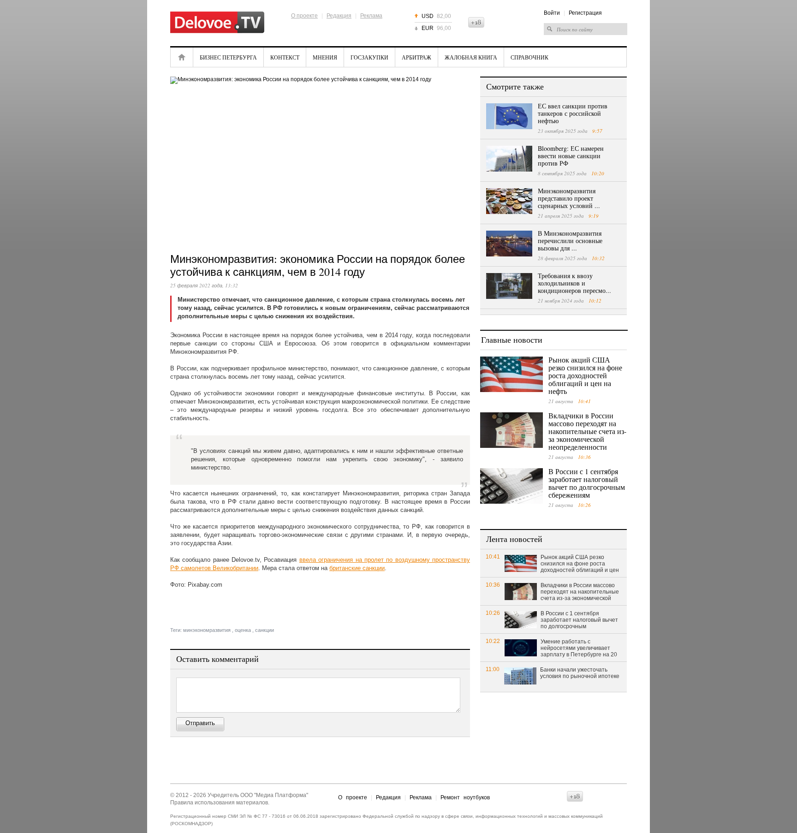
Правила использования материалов (219, 802)
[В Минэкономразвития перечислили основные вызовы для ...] (509, 243)
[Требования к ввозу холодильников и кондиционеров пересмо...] (509, 286)
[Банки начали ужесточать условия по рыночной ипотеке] (520, 675)
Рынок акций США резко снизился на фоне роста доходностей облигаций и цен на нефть (585, 375)
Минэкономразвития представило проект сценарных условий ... (569, 198)
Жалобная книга (471, 57)
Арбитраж (416, 57)
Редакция (339, 15)
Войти (552, 13)
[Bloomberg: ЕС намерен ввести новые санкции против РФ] (509, 159)
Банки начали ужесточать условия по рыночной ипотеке (579, 672)
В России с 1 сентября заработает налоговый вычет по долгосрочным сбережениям (586, 483)
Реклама (371, 15)
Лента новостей (514, 538)
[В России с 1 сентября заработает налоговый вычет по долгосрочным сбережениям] (511, 486)
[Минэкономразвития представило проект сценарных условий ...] (509, 201)
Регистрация (585, 13)
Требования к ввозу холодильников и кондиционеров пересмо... (574, 283)
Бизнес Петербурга (228, 57)
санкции (264, 630)
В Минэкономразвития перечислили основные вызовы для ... (570, 240)
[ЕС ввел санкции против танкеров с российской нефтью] (509, 116)
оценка (243, 630)
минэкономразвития (207, 630)
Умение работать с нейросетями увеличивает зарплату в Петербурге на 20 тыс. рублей (579, 648)
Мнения (325, 57)
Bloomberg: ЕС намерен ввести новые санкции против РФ (571, 155)
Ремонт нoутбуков (465, 797)
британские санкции (357, 568)
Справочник (529, 57)
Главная (182, 57)
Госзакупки (369, 57)
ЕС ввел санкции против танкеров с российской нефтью (572, 113)
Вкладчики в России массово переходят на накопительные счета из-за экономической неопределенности (587, 431)
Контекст (284, 57)
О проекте (304, 15)
